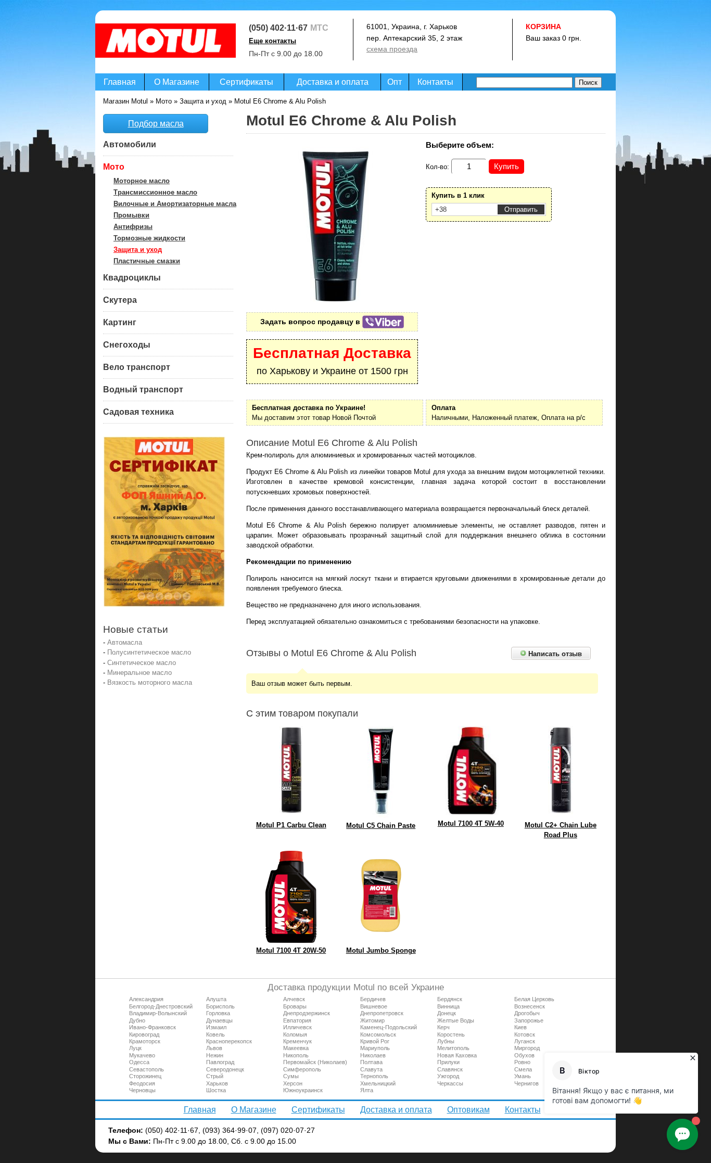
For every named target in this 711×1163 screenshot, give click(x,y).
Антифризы (133, 227)
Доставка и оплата (333, 82)
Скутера (120, 300)
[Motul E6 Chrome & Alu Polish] (336, 299)
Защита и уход (137, 249)
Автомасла (124, 642)
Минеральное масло (139, 672)
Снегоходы (126, 344)
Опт (394, 82)
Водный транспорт (143, 389)
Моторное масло (141, 181)
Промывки (131, 215)
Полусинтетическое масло (149, 652)
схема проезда (391, 49)
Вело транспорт (136, 367)
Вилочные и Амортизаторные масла (174, 204)
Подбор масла (156, 123)
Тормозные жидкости (149, 238)
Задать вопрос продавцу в (311, 321)
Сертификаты (246, 82)
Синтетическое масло (141, 663)
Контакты (435, 82)
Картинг (119, 322)
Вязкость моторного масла (149, 682)
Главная (120, 82)
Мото (113, 166)
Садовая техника (138, 411)
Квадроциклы (132, 277)
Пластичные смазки (146, 261)
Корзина (543, 26)
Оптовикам (468, 1109)
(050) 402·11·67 (278, 27)
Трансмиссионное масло (155, 192)
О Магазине (176, 82)
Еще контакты (272, 41)
